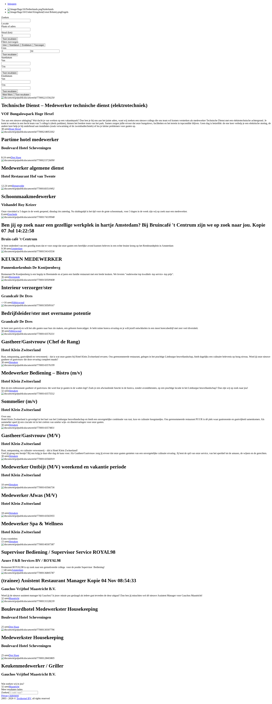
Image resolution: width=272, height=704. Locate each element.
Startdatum (14, 45)
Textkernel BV (24, 698)
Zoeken (5, 692)
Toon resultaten (10, 39)
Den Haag (16, 157)
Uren (5, 45)
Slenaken (13, 362)
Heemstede (14, 277)
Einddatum (27, 45)
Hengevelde (18, 185)
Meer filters (8, 94)
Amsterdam (16, 248)
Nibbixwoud (18, 302)
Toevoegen (39, 45)
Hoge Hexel (15, 129)
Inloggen (12, 4)
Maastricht (14, 598)
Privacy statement (10, 695)
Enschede (12, 214)
